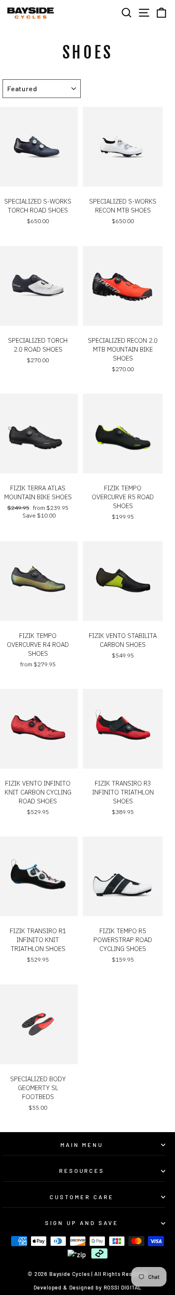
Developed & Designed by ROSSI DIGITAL (88, 1287)
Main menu (82, 1144)
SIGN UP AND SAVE (82, 1222)
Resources (82, 1170)
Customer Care (82, 1197)
